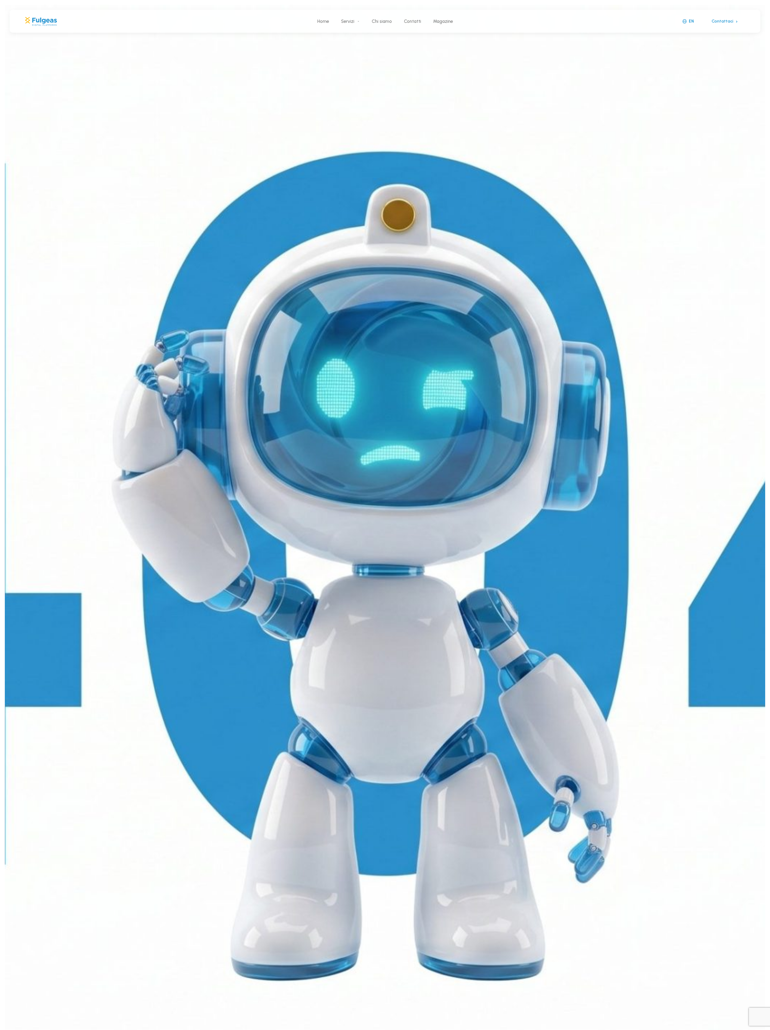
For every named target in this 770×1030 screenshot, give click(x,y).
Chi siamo (382, 21)
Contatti (412, 21)
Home (323, 21)
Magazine (443, 21)
